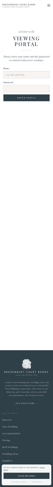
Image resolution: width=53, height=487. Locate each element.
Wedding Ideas (10, 453)
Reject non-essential (19, 482)
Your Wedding (10, 426)
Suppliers (7, 460)
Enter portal (26, 98)
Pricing (6, 440)
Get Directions (26, 403)
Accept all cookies (26, 476)
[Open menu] (49, 5)
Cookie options (36, 482)
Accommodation (11, 433)
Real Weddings (10, 447)
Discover (7, 419)
